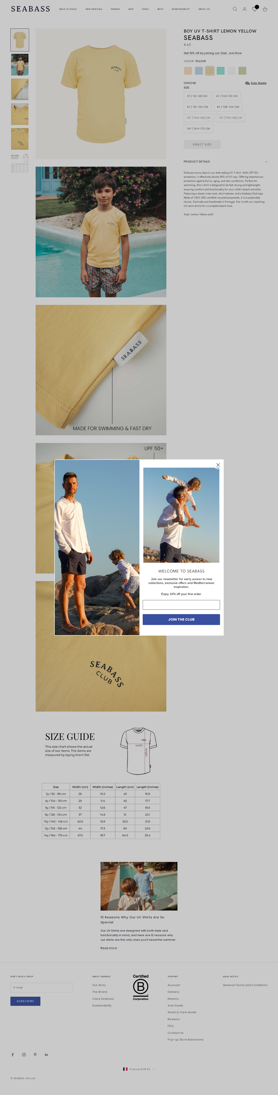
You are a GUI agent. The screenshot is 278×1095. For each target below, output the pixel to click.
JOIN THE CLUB (181, 619)
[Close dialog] (218, 465)
